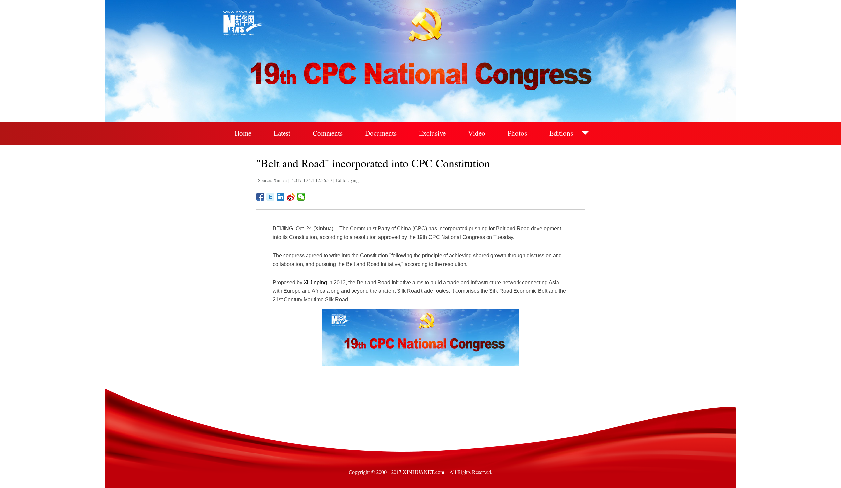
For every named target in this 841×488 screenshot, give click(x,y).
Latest (282, 133)
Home (243, 133)
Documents (381, 133)
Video (476, 133)
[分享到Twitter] (270, 197)
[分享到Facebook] (260, 197)
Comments (328, 133)
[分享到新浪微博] (291, 197)
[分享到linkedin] (281, 197)
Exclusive (432, 133)
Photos (517, 133)
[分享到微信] (301, 197)
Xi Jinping (315, 282)
